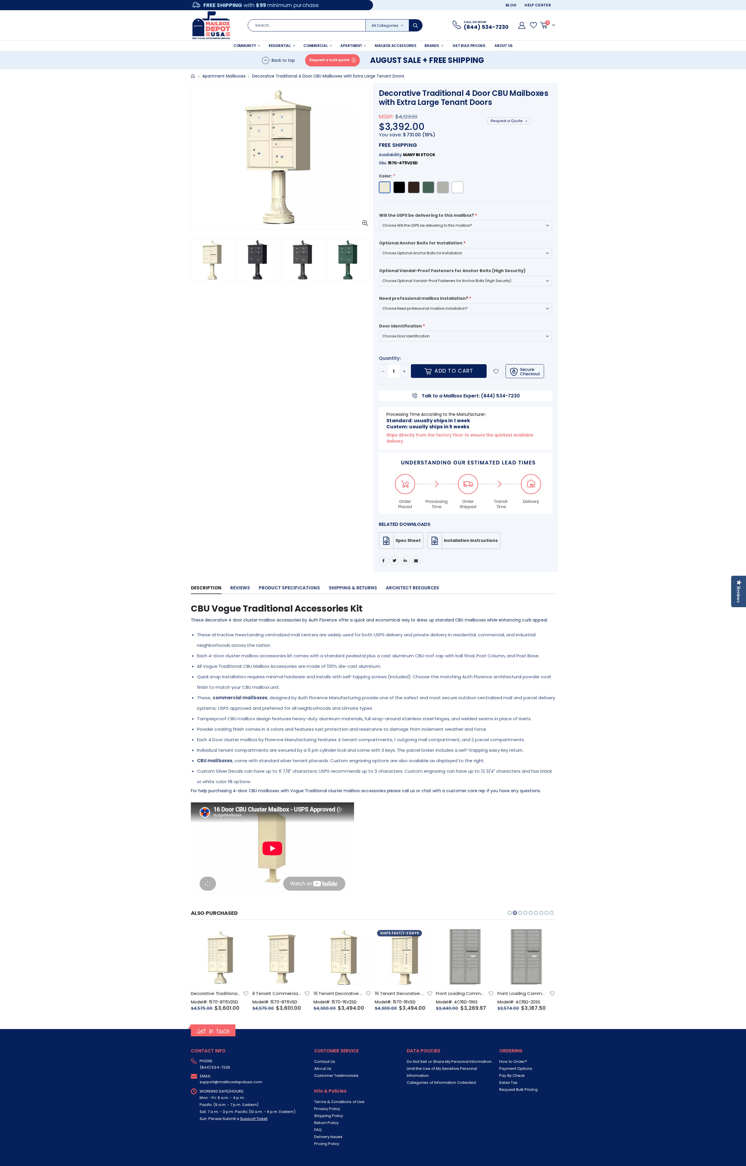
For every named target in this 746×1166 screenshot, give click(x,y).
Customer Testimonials (336, 1075)
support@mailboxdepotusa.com (231, 1082)
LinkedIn (405, 560)
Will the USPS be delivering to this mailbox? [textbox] (428, 215)
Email (416, 560)
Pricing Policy (326, 1143)
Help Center (538, 5)
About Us (322, 1068)
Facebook (383, 560)
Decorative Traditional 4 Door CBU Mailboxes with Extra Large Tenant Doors (463, 98)
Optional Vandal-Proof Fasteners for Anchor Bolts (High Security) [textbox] (452, 271)
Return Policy (326, 1123)
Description (206, 588)
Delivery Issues (328, 1136)
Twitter (394, 560)
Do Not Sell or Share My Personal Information (449, 1061)
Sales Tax (508, 1082)
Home (193, 76)
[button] (197, 260)
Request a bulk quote (329, 59)
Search (415, 25)
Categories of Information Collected (441, 1082)
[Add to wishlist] (496, 371)
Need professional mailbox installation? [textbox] (425, 298)
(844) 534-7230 (215, 1067)
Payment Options (515, 1068)
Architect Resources (412, 588)
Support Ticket (254, 1118)
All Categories (385, 25)
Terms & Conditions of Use (339, 1102)
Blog (511, 5)
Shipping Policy (328, 1116)
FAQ (318, 1129)
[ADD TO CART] (239, 937)
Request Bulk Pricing (518, 1089)
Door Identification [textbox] (402, 326)
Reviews (240, 588)
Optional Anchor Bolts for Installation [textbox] (422, 243)
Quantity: (390, 358)
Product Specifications (289, 588)
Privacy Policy (327, 1109)
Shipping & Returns (353, 588)
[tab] (206, 588)
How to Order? (513, 1061)
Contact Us (324, 1061)
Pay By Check (512, 1075)
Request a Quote (507, 121)
